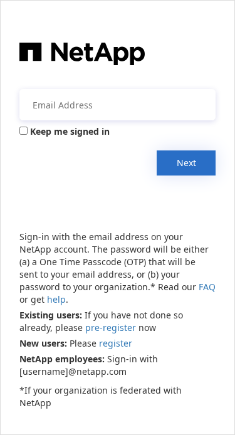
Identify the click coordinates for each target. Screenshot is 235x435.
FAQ (207, 287)
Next (186, 163)
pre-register (110, 327)
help (56, 299)
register (115, 343)
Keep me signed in (70, 131)
